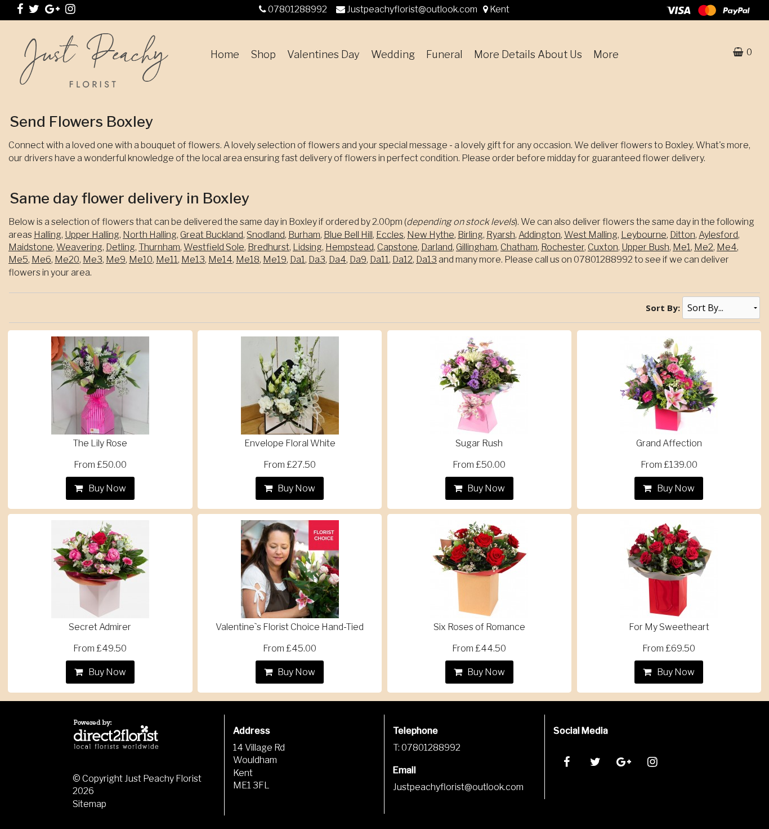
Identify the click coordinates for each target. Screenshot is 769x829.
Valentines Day (323, 54)
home (225, 54)
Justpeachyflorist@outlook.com (413, 9)
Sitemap (89, 804)
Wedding (393, 54)
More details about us (528, 54)
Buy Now (105, 488)
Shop (263, 54)
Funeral (444, 54)
